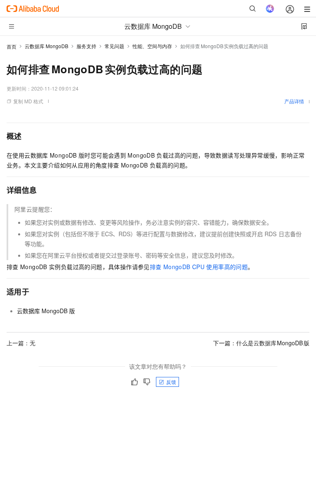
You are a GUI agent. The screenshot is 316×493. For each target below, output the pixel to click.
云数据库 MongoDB (46, 45)
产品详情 (294, 101)
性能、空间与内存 (152, 45)
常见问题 (114, 45)
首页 (11, 46)
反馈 (171, 381)
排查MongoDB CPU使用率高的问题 (199, 267)
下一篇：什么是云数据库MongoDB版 (261, 343)
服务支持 (86, 45)
